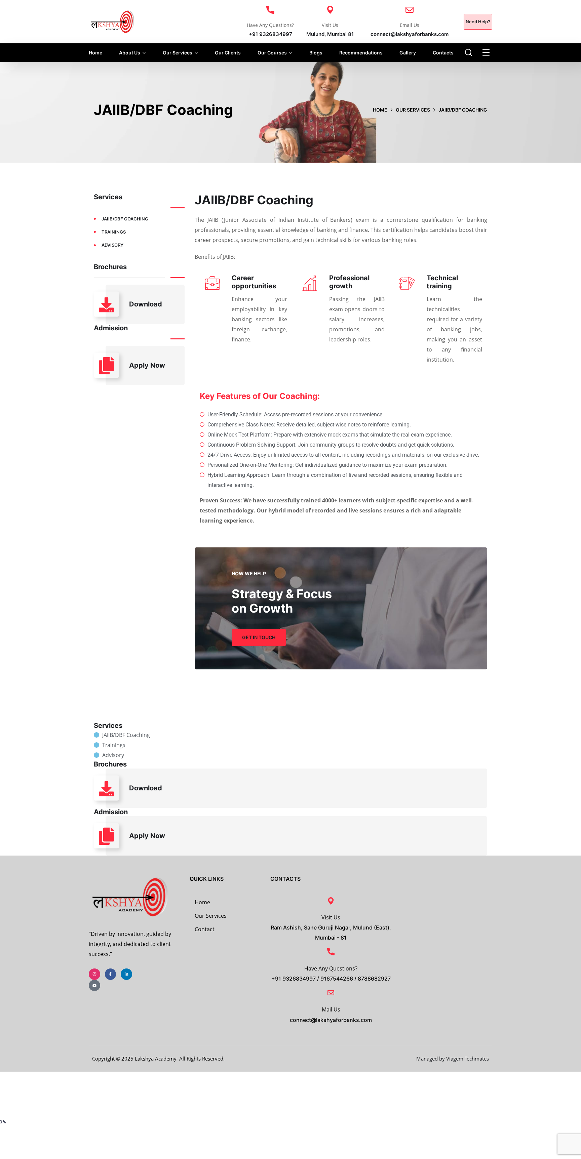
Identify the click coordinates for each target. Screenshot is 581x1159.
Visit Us (330, 25)
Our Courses (272, 52)
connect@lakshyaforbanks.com (410, 34)
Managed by (431, 1058)
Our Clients (228, 52)
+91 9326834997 (270, 34)
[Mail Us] (330, 992)
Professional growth (349, 282)
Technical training (442, 282)
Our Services (177, 52)
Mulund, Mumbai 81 (330, 34)
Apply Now (147, 365)
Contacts (443, 52)
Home (95, 52)
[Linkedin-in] (126, 974)
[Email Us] (409, 10)
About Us (129, 52)
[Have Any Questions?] (270, 10)
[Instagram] (94, 974)
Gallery (407, 52)
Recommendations (361, 52)
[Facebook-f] (110, 974)
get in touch (258, 637)
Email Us (409, 25)
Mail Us (331, 1009)
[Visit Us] (330, 10)
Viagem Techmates (467, 1058)
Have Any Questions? (270, 25)
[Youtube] (94, 985)
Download (145, 304)
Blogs (315, 52)
